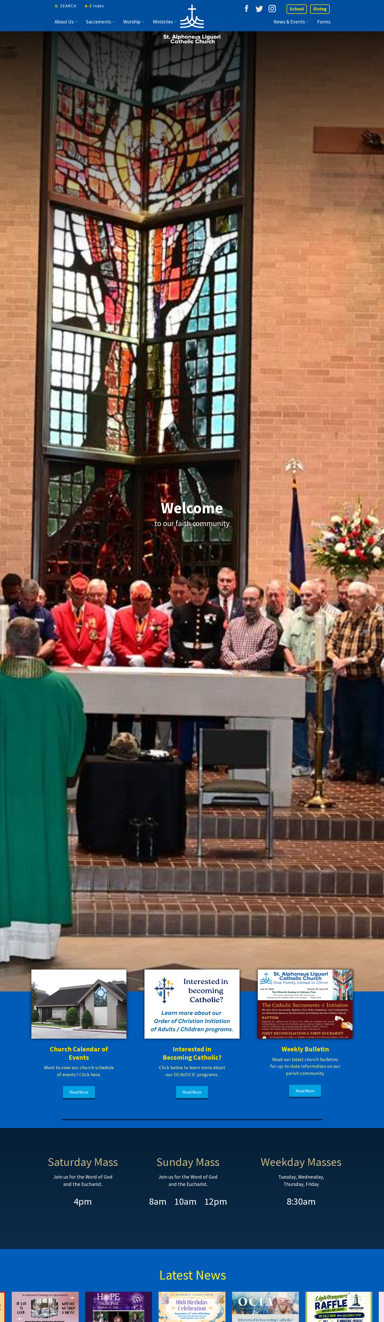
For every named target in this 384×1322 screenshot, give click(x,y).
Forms (323, 22)
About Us (64, 22)
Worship (132, 22)
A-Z (94, 6)
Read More (78, 1092)
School (297, 9)
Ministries (163, 22)
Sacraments (98, 22)
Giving (320, 9)
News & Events (289, 22)
